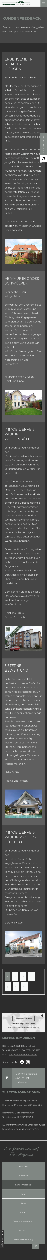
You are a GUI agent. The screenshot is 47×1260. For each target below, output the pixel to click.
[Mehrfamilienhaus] (23, 944)
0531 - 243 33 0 (13, 1050)
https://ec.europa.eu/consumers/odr (20, 1129)
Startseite (23, 1166)
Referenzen (23, 1175)
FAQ (23, 1194)
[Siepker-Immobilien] (23, 402)
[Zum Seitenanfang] (35, 1245)
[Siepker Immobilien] (16, 3)
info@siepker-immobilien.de (23, 1054)
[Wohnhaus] (23, 638)
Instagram (28, 1062)
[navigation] (43, 3)
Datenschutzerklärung (23, 1221)
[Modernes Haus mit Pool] (23, 804)
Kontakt (23, 1212)
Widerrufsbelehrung (23, 1239)
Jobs (23, 1203)
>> (24, 986)
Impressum (23, 1230)
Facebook (22, 1062)
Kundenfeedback (23, 1184)
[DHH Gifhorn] (23, 251)
